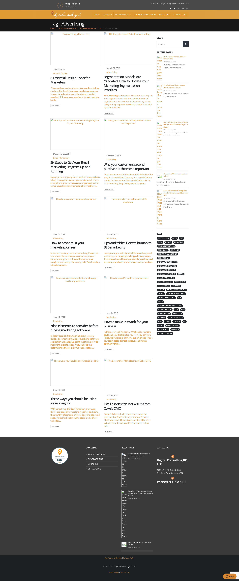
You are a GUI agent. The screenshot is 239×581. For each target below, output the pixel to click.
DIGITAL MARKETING (144, 14)
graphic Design (165, 282)
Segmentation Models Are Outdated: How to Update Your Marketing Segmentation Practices (126, 83)
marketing (180, 282)
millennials (163, 286)
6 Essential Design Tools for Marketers (70, 80)
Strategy (177, 314)
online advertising (176, 294)
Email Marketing (60, 158)
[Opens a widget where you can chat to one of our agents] (230, 577)
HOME (96, 14)
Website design (165, 333)
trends (176, 322)
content (175, 250)
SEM (176, 310)
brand (168, 242)
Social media (164, 314)
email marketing (166, 278)
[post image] (75, 48)
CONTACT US (179, 14)
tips (160, 322)
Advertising (111, 72)
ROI (179, 298)
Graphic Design (60, 73)
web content (172, 325)
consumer (163, 250)
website (175, 329)
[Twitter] (174, 8)
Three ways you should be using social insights (73, 400)
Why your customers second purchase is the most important (126, 166)
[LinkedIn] (186, 8)
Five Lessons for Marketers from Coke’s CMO (127, 406)
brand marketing (166, 246)
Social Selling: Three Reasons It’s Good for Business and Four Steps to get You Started (176, 124)
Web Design (163, 329)
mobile (161, 290)
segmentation (165, 310)
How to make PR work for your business (126, 323)
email (180, 274)
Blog (160, 242)
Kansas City (125, 572)
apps (174, 238)
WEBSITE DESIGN (96, 454)
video (160, 325)
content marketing (167, 254)
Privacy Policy (128, 558)
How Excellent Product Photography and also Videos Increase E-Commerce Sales (176, 193)
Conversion (163, 258)
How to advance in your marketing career (67, 245)
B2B (181, 238)
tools (167, 322)
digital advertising (167, 262)
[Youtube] (182, 8)
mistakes (176, 286)
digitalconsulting (166, 270)
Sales (160, 302)
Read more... (56, 105)
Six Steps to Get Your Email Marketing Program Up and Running (70, 166)
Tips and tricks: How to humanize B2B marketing (127, 245)
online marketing (166, 298)
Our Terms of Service (113, 558)
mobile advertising (176, 290)
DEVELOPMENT (122, 14)
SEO (182, 310)
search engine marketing (170, 306)
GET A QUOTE (94, 469)
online (161, 294)
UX (184, 322)
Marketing (111, 159)
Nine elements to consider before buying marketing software (74, 327)
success (161, 318)
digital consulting (167, 266)
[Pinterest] (178, 8)
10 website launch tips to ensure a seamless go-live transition (174, 86)
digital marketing (166, 274)
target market (175, 318)
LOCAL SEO (93, 464)
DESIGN (106, 14)
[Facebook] (170, 8)
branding (178, 242)
